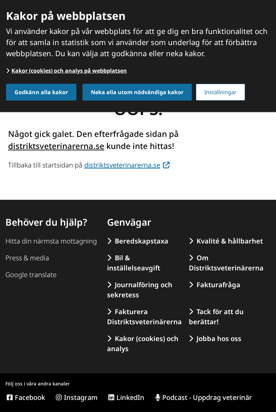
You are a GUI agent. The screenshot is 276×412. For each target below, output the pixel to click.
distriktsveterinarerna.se (56, 145)
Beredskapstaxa (141, 241)
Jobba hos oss (219, 338)
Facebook (30, 397)
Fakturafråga (218, 284)
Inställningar (220, 92)
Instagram (81, 397)
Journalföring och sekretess (139, 289)
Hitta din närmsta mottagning (51, 241)
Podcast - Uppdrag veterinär (207, 397)
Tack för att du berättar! (216, 316)
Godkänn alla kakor (41, 92)
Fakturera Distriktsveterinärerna (144, 316)
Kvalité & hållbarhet (230, 241)
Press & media (27, 257)
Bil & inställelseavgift (133, 262)
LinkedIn (130, 397)
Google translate (31, 274)
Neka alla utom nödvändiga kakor (137, 92)
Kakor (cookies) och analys (142, 343)
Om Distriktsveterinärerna (226, 262)
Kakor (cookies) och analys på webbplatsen (69, 70)
